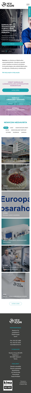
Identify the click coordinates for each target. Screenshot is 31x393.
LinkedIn (23, 132)
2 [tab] (6, 51)
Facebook (16, 132)
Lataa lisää (15, 303)
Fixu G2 (12, 44)
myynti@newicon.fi (15, 344)
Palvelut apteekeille (15, 368)
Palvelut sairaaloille (15, 366)
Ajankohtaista (15, 370)
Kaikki (6, 127)
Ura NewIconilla (15, 372)
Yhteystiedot (15, 374)
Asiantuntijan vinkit (21, 127)
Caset (11, 127)
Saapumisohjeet (15, 376)
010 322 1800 (17, 340)
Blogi (7, 130)
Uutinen (8, 132)
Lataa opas (15, 90)
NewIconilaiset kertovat (18, 130)
